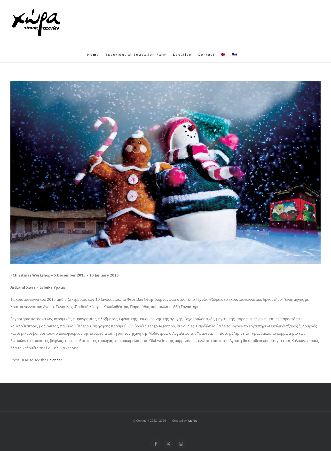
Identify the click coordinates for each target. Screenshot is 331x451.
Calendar (54, 359)
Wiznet (193, 421)
